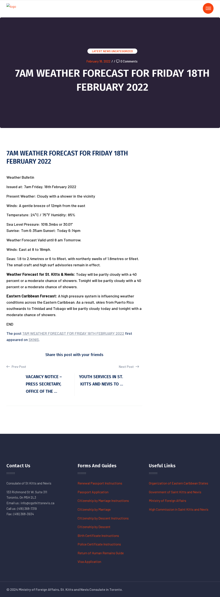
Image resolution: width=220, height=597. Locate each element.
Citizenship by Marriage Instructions (103, 500)
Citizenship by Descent (94, 527)
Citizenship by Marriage (94, 509)
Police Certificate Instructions (99, 544)
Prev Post (18, 366)
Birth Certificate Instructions (98, 535)
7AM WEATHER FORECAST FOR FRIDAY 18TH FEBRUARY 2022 (73, 333)
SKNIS (34, 339)
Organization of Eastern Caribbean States (178, 483)
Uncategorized (122, 51)
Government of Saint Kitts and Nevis (175, 492)
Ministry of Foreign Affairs (167, 500)
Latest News (101, 51)
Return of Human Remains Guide (101, 553)
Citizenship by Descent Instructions (103, 518)
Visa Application (89, 561)
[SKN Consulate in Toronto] (11, 8)
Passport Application (93, 492)
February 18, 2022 (98, 61)
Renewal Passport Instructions (100, 483)
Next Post (126, 366)
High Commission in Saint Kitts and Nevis (178, 509)
